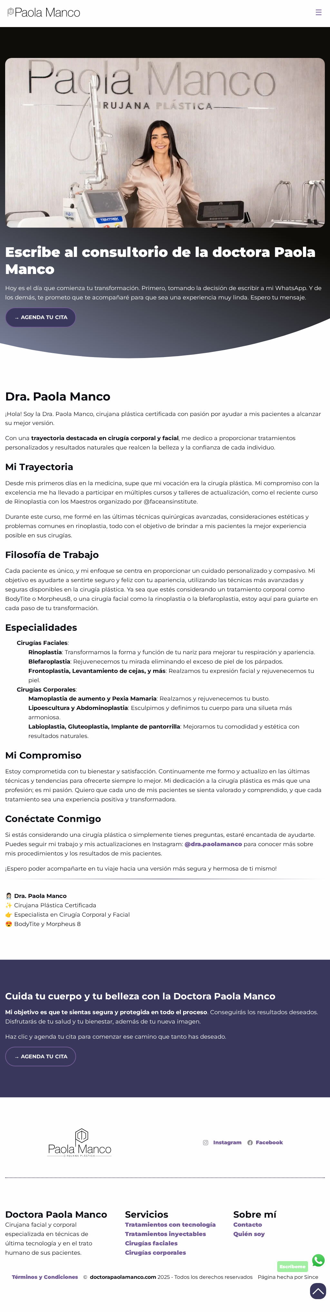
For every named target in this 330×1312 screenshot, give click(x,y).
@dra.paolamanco (213, 844)
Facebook (269, 1142)
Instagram (227, 1142)
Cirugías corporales (155, 1252)
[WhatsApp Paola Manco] (301, 1262)
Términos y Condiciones (45, 1277)
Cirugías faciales (151, 1243)
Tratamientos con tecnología (170, 1224)
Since (311, 1277)
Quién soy (249, 1234)
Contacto (247, 1224)
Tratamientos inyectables (165, 1234)
